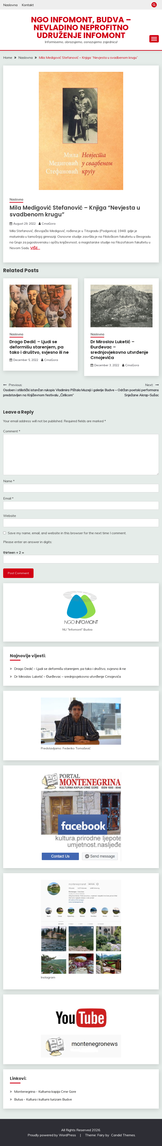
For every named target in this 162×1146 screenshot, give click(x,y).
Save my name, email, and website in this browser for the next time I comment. (67, 533)
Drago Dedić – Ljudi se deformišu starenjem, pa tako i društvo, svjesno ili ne (39, 347)
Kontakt (28, 5)
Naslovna (10, 5)
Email (8, 498)
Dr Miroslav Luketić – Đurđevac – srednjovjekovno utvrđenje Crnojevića (119, 350)
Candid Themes (123, 1135)
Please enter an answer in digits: (27, 542)
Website (9, 516)
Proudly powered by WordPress (52, 1135)
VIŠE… (35, 248)
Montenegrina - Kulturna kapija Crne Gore (45, 1091)
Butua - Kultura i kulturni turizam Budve (43, 1099)
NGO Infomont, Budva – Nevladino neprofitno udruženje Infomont (81, 27)
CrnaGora (48, 223)
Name (9, 481)
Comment (11, 431)
